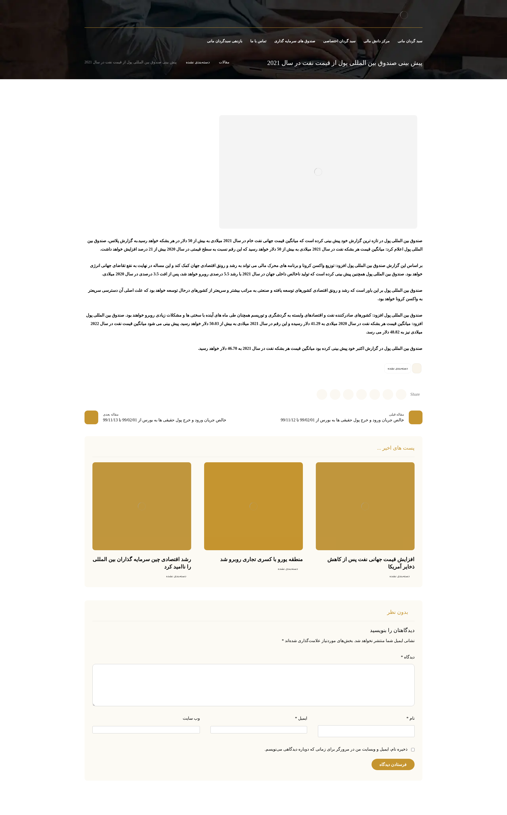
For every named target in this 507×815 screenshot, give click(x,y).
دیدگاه (408, 657)
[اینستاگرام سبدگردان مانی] (103, 16)
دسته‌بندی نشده (398, 368)
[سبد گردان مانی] (403, 15)
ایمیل (301, 718)
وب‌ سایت (191, 718)
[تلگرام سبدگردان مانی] (94, 16)
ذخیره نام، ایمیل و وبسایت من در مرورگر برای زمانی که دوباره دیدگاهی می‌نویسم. (336, 749)
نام (410, 718)
